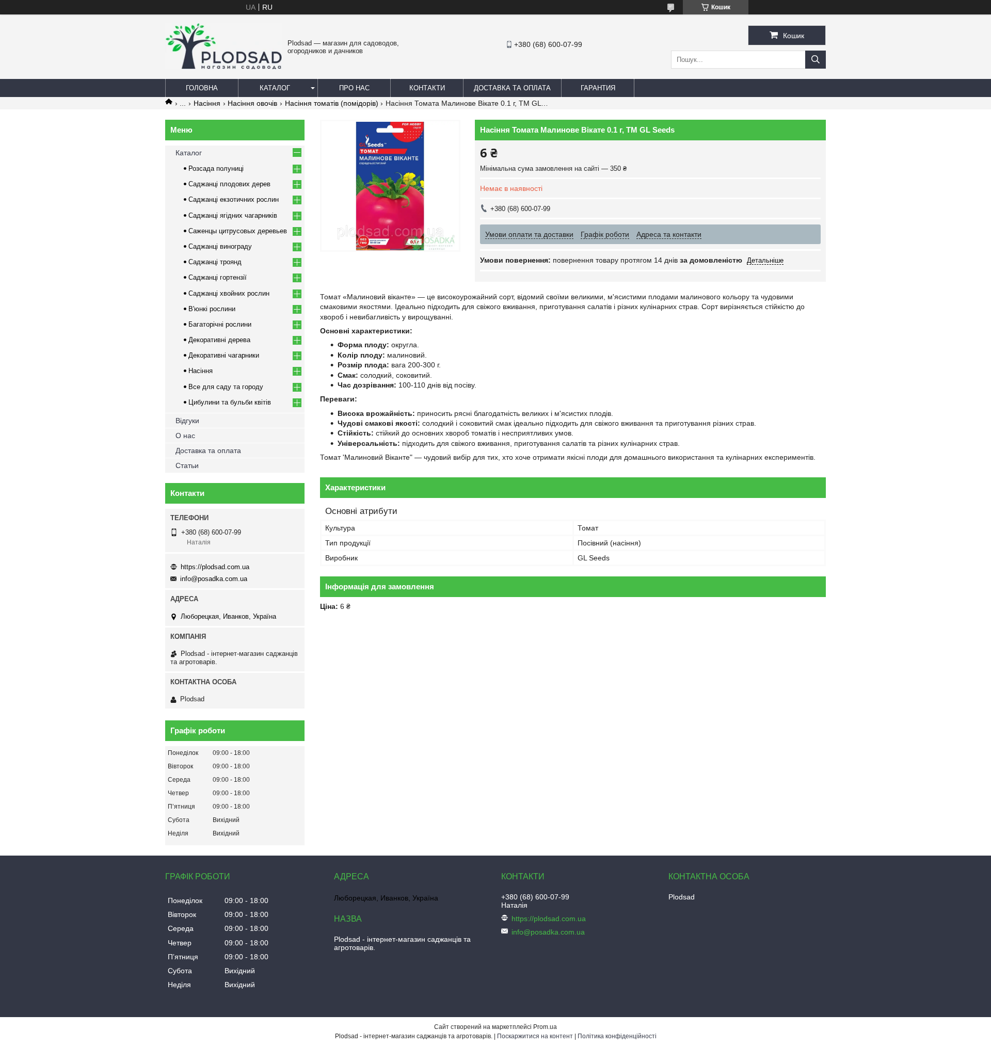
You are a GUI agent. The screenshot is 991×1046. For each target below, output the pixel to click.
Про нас (354, 88)
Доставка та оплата (512, 88)
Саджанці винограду (220, 246)
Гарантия (598, 88)
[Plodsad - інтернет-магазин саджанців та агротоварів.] (223, 66)
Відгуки (187, 420)
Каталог (275, 88)
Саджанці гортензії (217, 277)
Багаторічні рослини (219, 324)
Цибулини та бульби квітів (229, 402)
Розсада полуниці (216, 168)
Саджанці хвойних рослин (228, 293)
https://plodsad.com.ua (215, 567)
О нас (185, 435)
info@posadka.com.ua (213, 579)
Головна (202, 88)
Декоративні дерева (219, 340)
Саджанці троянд (215, 262)
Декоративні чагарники (223, 355)
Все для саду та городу (225, 387)
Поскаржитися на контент (535, 1036)
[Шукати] (815, 60)
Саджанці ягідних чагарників (232, 215)
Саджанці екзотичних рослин (233, 199)
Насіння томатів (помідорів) (331, 103)
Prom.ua (545, 1027)
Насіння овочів (252, 103)
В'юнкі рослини (211, 309)
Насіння (207, 103)
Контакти (427, 88)
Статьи (187, 465)
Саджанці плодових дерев (229, 184)
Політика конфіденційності (617, 1036)
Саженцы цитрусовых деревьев (237, 231)
